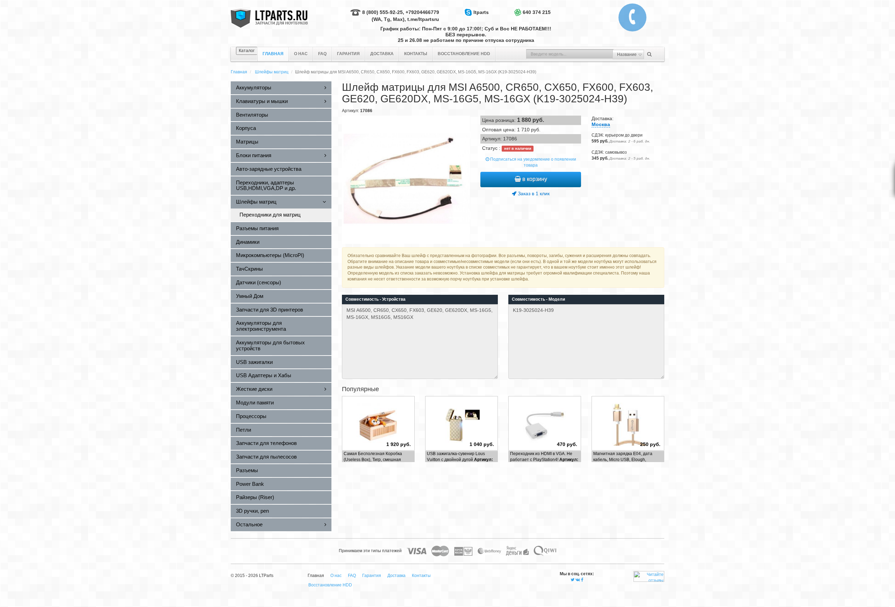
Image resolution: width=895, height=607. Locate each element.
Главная (239, 72)
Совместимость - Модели (538, 299)
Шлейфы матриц (271, 72)
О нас (301, 53)
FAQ (322, 53)
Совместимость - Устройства (375, 299)
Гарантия (348, 53)
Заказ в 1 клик (533, 193)
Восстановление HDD (464, 53)
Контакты (415, 53)
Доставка (382, 53)
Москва (601, 124)
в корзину (534, 179)
